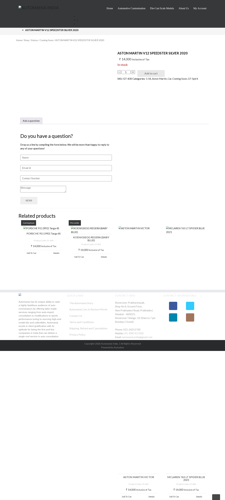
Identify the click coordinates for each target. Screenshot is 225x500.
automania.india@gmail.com (137, 337)
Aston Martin (159, 78)
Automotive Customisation (131, 8)
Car (169, 78)
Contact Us (75, 315)
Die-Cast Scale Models (162, 8)
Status (34, 40)
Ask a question (31, 120)
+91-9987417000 (133, 333)
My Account (199, 8)
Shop (26, 40)
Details (56, 253)
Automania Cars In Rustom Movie (88, 309)
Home (110, 8)
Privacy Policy (77, 334)
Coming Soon (46, 40)
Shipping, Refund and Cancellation (88, 328)
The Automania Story (81, 303)
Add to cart (151, 73)
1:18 (148, 78)
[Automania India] (39, 7)
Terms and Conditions (81, 322)
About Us (184, 8)
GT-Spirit (193, 78)
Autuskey (118, 347)
